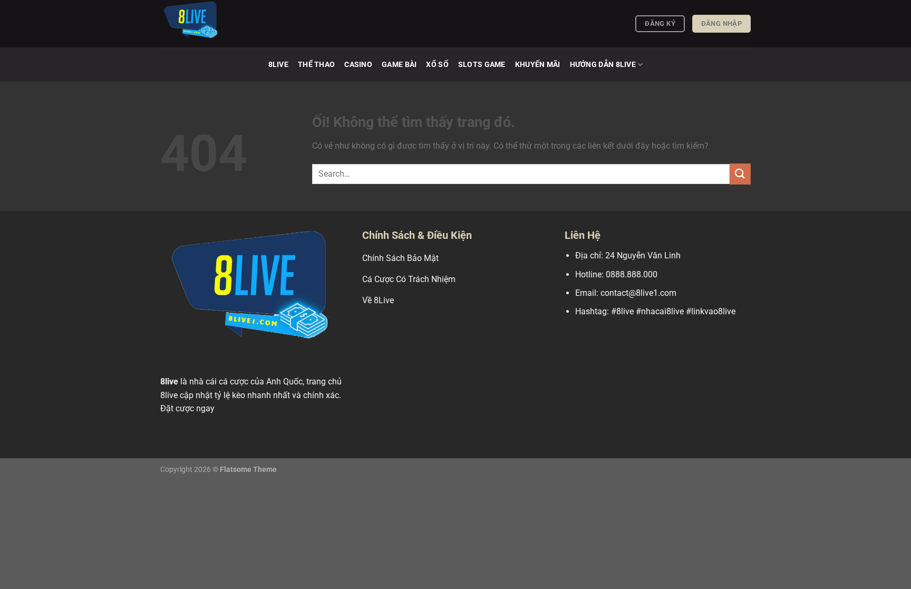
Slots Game (482, 64)
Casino (358, 64)
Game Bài (399, 64)
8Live (278, 64)
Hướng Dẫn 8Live (603, 64)
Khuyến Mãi (537, 64)
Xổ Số (437, 64)
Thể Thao (316, 64)
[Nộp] (740, 173)
